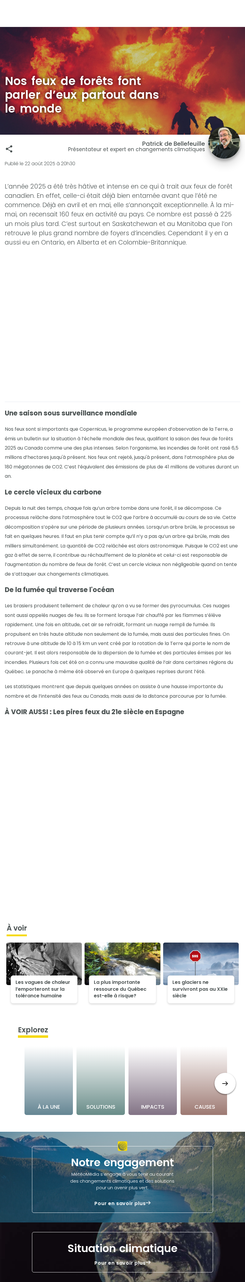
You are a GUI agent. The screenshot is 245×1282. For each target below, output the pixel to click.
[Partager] (9, 149)
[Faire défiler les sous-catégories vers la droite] (225, 1083)
